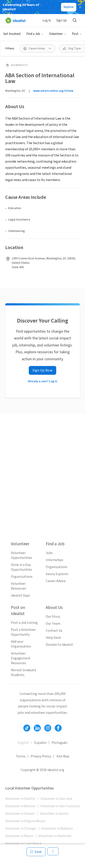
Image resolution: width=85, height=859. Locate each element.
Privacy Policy (41, 756)
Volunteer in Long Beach (23, 843)
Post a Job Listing (24, 622)
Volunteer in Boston (20, 806)
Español (40, 742)
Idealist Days (20, 595)
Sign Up (61, 20)
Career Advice (56, 581)
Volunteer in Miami (19, 836)
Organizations (21, 576)
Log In (46, 20)
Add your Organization (21, 644)
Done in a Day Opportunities (21, 567)
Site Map (62, 756)
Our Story (53, 616)
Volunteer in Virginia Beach (25, 821)
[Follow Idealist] (26, 728)
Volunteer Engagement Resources (21, 658)
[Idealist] (15, 20)
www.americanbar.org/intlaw (53, 90)
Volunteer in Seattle (20, 798)
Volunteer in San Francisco (60, 806)
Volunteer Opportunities (21, 555)
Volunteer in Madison (57, 828)
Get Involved (11, 34)
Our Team (53, 623)
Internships (54, 560)
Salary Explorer (57, 574)
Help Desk (53, 637)
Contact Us (54, 630)
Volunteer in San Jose (56, 798)
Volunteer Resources (18, 586)
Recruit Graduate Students (23, 672)
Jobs (49, 553)
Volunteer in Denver (20, 813)
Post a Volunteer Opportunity (23, 632)
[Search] (74, 20)
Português (59, 742)
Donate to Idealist (59, 644)
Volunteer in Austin (54, 813)
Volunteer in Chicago (20, 828)
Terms (21, 756)
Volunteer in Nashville (55, 836)
